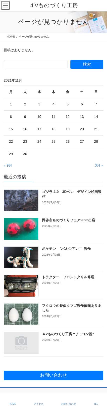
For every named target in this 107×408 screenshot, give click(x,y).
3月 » (99, 165)
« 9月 (8, 165)
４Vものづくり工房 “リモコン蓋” (68, 334)
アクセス (39, 404)
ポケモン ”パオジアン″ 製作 (66, 249)
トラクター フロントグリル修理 (68, 277)
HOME (12, 404)
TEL (96, 404)
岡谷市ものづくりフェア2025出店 (68, 220)
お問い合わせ (68, 404)
